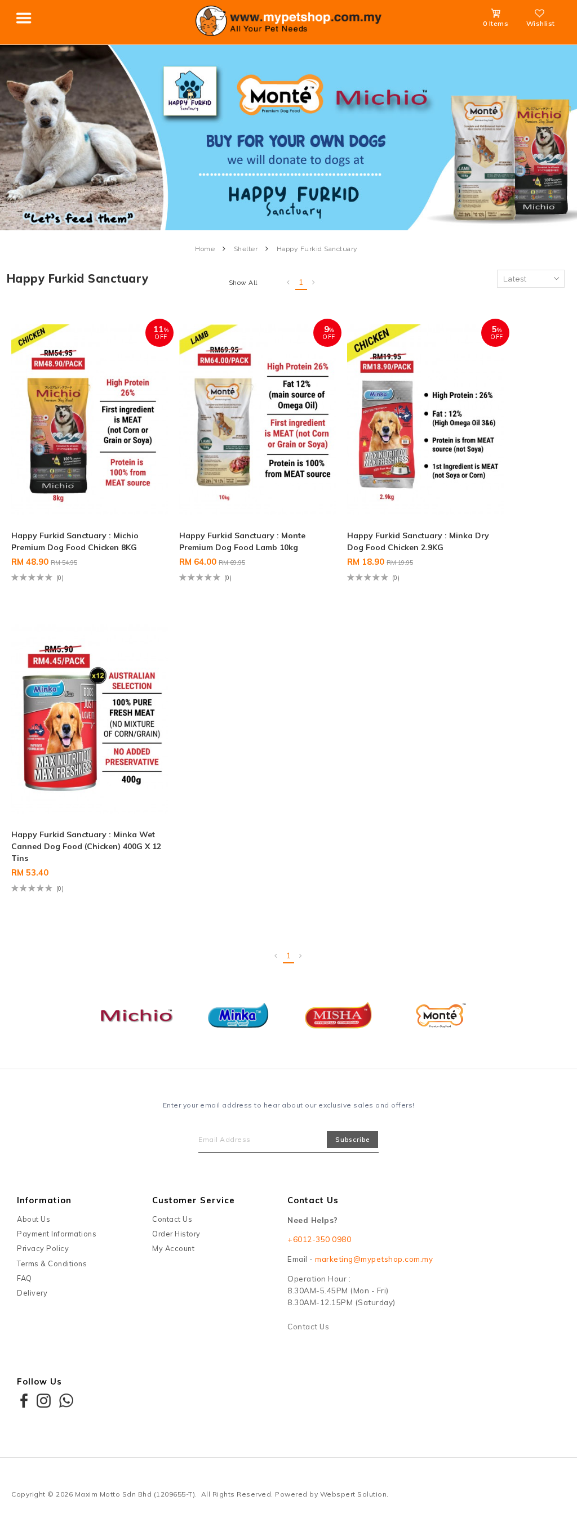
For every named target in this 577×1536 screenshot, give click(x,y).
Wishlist (540, 23)
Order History (176, 1233)
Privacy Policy (43, 1248)
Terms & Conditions (52, 1263)
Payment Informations (56, 1233)
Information (44, 1200)
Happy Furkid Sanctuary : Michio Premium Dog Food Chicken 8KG (75, 541)
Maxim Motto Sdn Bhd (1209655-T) (135, 1494)
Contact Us (172, 1219)
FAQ (24, 1278)
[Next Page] (314, 282)
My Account (173, 1248)
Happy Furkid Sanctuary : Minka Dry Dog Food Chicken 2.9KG (418, 541)
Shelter (246, 249)
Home (205, 249)
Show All (243, 283)
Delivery (32, 1292)
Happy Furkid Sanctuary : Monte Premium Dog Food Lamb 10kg (242, 541)
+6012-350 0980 (319, 1239)
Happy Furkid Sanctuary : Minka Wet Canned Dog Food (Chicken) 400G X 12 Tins (86, 846)
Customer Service (193, 1200)
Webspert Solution (353, 1494)
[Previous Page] (288, 282)
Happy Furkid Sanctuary (317, 249)
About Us (33, 1219)
